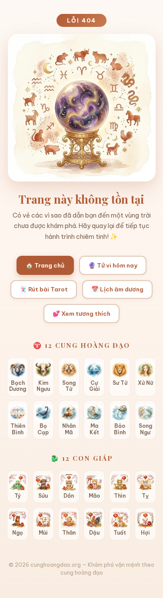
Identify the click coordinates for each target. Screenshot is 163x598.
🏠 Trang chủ (45, 265)
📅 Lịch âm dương (117, 289)
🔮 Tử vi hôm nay (112, 265)
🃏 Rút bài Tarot (44, 289)
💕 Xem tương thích (81, 313)
